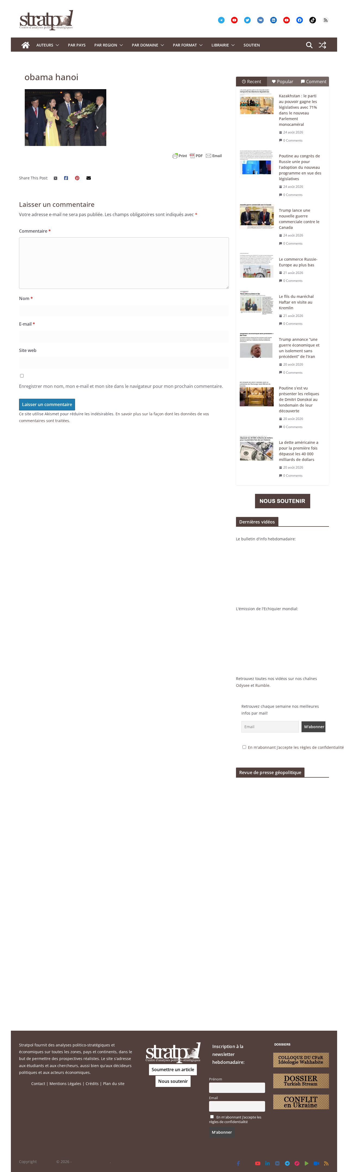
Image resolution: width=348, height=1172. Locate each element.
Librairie (220, 45)
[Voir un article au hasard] (322, 45)
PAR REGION (105, 45)
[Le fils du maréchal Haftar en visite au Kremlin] (257, 302)
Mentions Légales (65, 1083)
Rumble (262, 685)
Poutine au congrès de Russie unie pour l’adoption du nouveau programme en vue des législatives (300, 167)
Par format (185, 45)
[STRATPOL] (25, 45)
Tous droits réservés (91, 1161)
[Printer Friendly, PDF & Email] (197, 156)
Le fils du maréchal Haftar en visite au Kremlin (296, 302)
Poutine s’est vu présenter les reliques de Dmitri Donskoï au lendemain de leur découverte (299, 399)
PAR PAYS (77, 45)
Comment (316, 82)
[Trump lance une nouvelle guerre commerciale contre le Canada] (257, 216)
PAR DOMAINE (145, 45)
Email (213, 1098)
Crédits (92, 1083)
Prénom (215, 1079)
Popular (285, 82)
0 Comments (293, 140)
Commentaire (35, 231)
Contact (38, 1083)
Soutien (252, 45)
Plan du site (114, 1083)
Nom (26, 298)
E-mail (27, 324)
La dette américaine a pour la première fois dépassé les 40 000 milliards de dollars (298, 451)
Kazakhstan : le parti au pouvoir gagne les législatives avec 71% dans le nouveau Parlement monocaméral (298, 110)
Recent (254, 82)
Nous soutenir (173, 1081)
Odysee (243, 685)
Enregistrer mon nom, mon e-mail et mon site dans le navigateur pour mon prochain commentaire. (121, 386)
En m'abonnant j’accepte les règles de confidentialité (296, 747)
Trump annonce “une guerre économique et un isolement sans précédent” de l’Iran (299, 348)
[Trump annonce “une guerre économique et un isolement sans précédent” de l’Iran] (257, 345)
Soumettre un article (173, 1070)
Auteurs (44, 45)
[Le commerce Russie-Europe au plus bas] (257, 265)
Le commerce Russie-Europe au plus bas (298, 262)
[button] (56, 45)
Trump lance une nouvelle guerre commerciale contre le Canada (299, 219)
